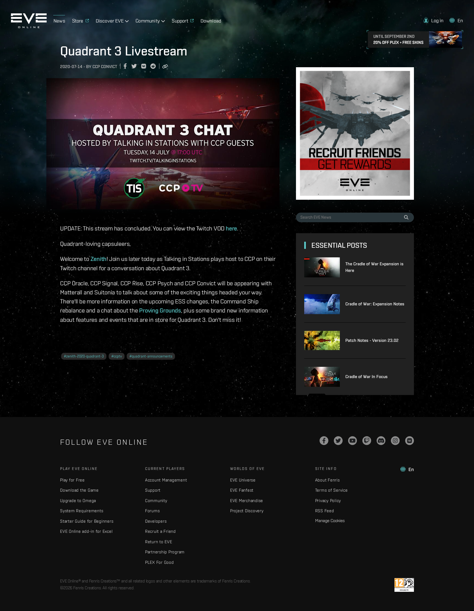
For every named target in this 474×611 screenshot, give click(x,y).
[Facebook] (324, 440)
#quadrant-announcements (150, 356)
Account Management (166, 480)
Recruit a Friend (160, 531)
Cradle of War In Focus (366, 376)
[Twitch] (366, 440)
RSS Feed (324, 510)
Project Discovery (247, 510)
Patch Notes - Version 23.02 (372, 340)
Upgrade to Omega (78, 500)
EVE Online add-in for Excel (86, 531)
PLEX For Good (159, 562)
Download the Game (79, 490)
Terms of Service (331, 490)
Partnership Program (165, 552)
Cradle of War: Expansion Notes (374, 303)
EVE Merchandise (246, 500)
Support (152, 490)
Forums (152, 510)
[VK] (409, 440)
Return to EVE (158, 541)
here (231, 228)
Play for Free (72, 480)
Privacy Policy (328, 500)
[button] (434, 20)
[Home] (29, 26)
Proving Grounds (160, 310)
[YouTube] (352, 440)
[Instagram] (395, 440)
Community (156, 500)
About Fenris (327, 480)
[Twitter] (338, 440)
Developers (156, 521)
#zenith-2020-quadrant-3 (84, 356)
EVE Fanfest (241, 490)
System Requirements (81, 510)
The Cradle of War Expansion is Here (374, 267)
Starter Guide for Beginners (86, 521)
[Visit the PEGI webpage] (404, 585)
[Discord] (381, 440)
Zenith (99, 258)
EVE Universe (243, 480)
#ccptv (116, 356)
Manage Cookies (330, 520)
